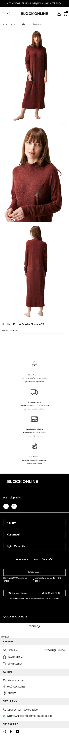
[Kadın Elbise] (11, 24)
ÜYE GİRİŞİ (50, 650)
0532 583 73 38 (52, 593)
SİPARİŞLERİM (15, 663)
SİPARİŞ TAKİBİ (16, 680)
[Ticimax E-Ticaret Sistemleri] (35, 626)
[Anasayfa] (3, 24)
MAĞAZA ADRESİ (16, 686)
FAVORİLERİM (15, 657)
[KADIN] (6, 24)
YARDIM (12, 693)
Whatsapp (35, 572)
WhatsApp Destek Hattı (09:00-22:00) (29, 716)
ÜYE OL (62, 650)
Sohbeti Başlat (20, 593)
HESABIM (13, 650)
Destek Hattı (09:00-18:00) (23, 709)
